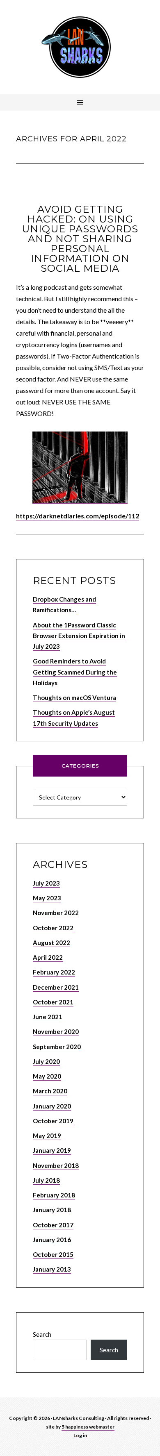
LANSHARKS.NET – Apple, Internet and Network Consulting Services (80, 47)
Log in (80, 1435)
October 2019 (53, 1120)
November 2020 (56, 1031)
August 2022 (51, 942)
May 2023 (47, 898)
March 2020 (50, 1091)
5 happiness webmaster (88, 1427)
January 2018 (52, 1209)
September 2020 (57, 1046)
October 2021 (53, 1002)
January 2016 (52, 1239)
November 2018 (56, 1165)
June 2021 (47, 1016)
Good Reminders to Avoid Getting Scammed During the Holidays (75, 671)
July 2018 (46, 1180)
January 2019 (52, 1150)
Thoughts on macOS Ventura (74, 697)
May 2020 (47, 1076)
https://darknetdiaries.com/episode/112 (77, 516)
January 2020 (52, 1106)
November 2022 (56, 912)
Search (42, 1334)
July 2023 (46, 883)
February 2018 (54, 1195)
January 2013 (52, 1269)
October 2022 (53, 927)
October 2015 (53, 1254)
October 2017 (53, 1225)
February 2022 (54, 972)
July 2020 (46, 1061)
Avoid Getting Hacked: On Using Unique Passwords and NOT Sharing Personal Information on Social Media (80, 238)
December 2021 (56, 987)
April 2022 (48, 957)
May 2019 (47, 1135)
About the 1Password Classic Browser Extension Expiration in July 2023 (79, 635)
